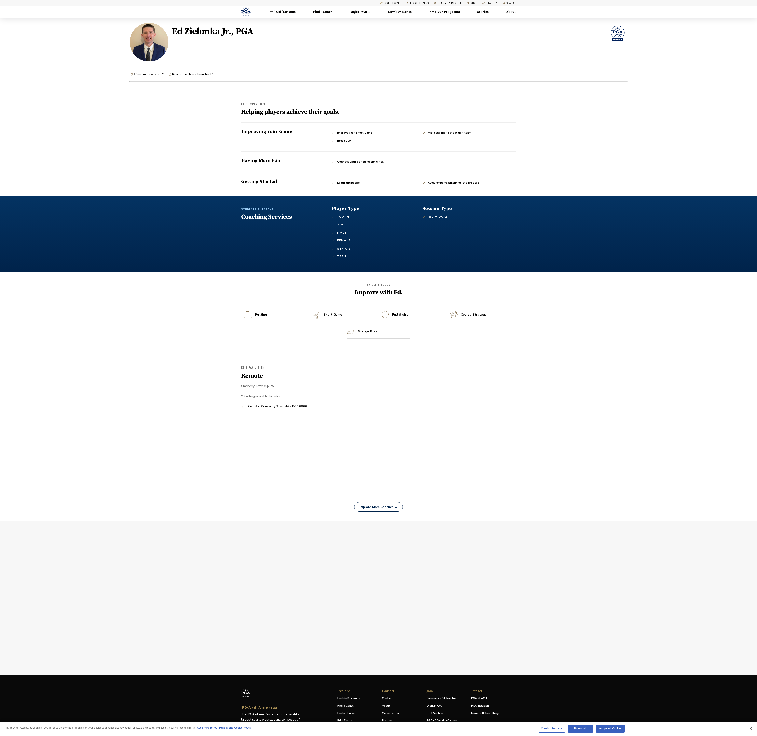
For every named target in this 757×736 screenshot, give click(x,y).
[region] (378, 729)
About (511, 12)
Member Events (400, 12)
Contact (387, 698)
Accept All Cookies (610, 728)
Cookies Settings (552, 728)
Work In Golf (435, 706)
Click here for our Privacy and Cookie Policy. (224, 727)
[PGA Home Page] (246, 12)
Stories (483, 12)
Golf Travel (393, 3)
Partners (387, 720)
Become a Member (450, 3)
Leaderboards (419, 3)
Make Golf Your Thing (485, 713)
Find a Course (346, 713)
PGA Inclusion (480, 706)
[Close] (750, 728)
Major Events (360, 12)
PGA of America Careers (442, 721)
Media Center (390, 713)
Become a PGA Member (441, 698)
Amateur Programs (444, 12)
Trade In (490, 3)
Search (511, 3)
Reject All (580, 728)
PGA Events (345, 720)
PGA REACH (479, 698)
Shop (471, 3)
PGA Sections (435, 713)
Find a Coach (323, 12)
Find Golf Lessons (282, 12)
